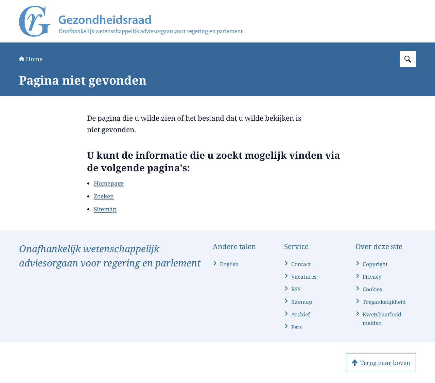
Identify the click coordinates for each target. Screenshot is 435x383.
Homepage (109, 183)
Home (34, 59)
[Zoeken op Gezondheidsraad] (408, 59)
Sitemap (105, 209)
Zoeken (104, 196)
